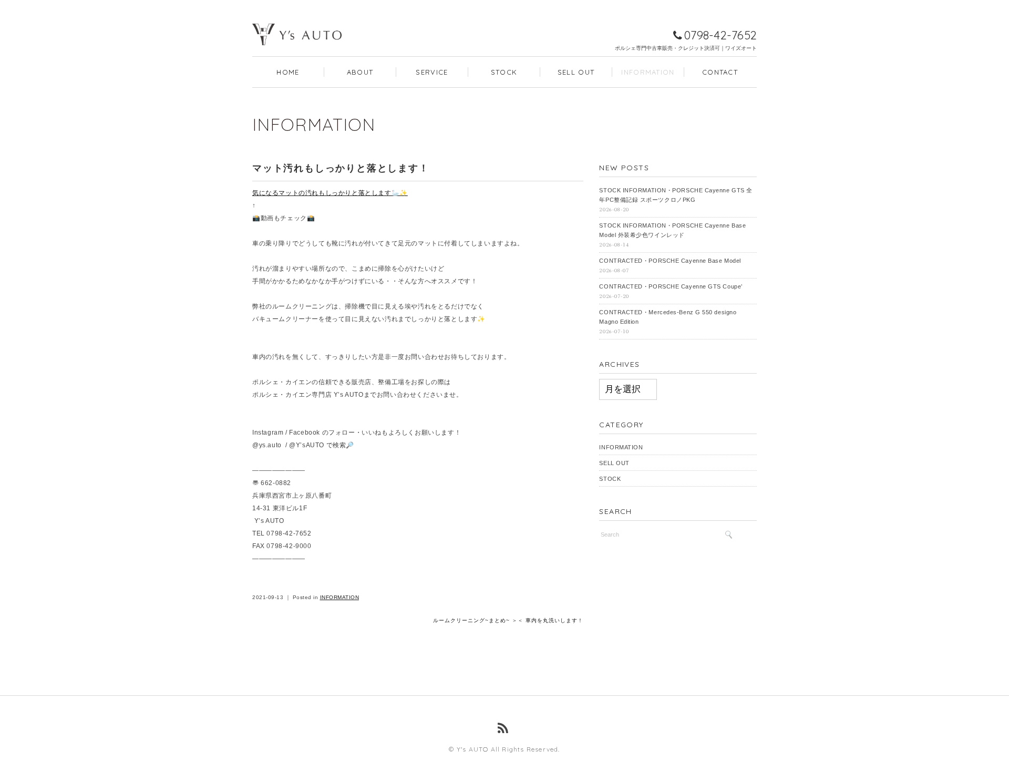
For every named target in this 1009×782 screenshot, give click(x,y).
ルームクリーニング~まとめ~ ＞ (475, 620)
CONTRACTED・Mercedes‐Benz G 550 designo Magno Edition (667, 317)
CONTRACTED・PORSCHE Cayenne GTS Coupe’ (670, 286)
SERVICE (432, 72)
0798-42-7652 (720, 35)
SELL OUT (576, 72)
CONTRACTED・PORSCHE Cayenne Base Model (669, 261)
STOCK (504, 72)
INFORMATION (647, 72)
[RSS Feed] (504, 728)
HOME (287, 72)
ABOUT (360, 72)
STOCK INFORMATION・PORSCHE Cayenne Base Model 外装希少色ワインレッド (672, 230)
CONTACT (720, 72)
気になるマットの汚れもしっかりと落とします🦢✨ (330, 193)
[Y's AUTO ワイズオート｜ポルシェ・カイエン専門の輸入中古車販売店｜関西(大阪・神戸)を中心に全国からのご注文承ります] (297, 19)
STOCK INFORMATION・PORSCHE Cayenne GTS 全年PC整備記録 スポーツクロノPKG (675, 195)
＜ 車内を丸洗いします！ (550, 620)
